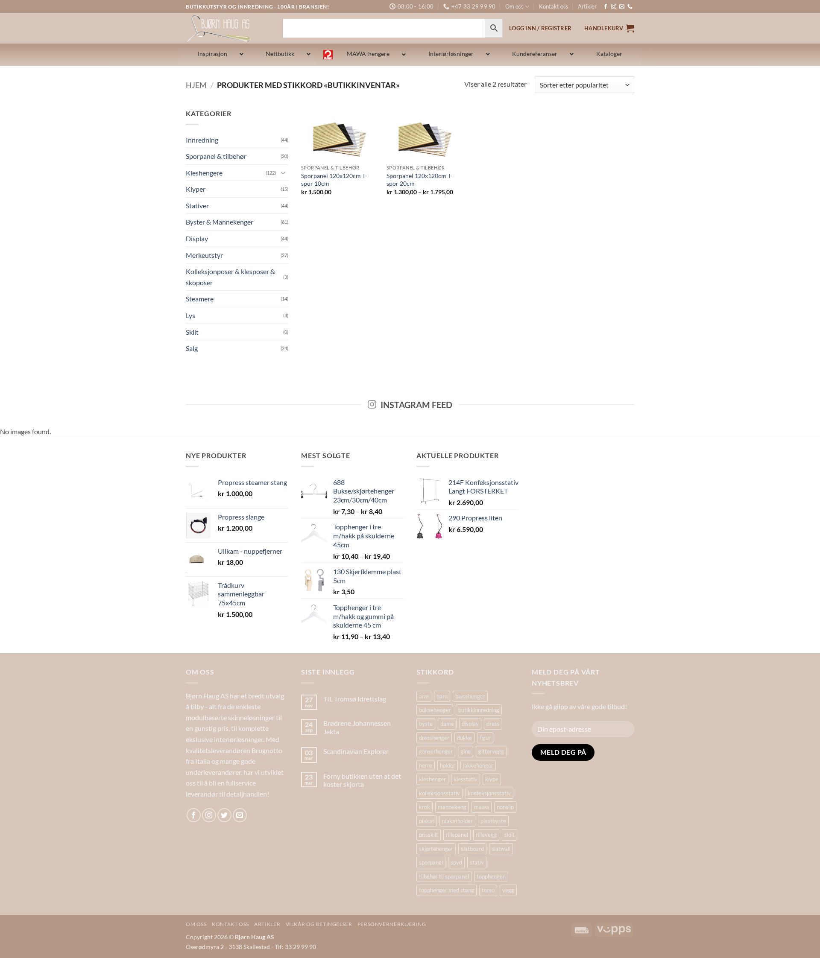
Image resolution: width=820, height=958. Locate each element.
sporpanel (431, 862)
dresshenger (434, 737)
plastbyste (493, 821)
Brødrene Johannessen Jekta (357, 727)
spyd (456, 862)
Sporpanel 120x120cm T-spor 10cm (334, 179)
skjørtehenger (436, 848)
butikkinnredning (478, 710)
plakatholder (457, 821)
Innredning (202, 140)
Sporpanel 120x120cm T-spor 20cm (420, 179)
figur (485, 737)
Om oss (514, 6)
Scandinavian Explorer (356, 751)
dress (493, 723)
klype (491, 779)
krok (424, 806)
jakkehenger (478, 765)
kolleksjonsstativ (439, 793)
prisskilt (428, 834)
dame (447, 723)
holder (447, 765)
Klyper (195, 189)
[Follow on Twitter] (224, 815)
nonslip (505, 806)
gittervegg (491, 751)
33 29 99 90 (300, 946)
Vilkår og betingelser (319, 924)
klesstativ (465, 779)
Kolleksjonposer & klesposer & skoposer (230, 276)
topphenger (491, 876)
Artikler (587, 6)
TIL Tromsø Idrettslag (354, 699)
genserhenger (436, 751)
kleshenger (432, 779)
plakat (426, 821)
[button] (609, 28)
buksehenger (435, 710)
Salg (192, 348)
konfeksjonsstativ (489, 793)
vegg (508, 890)
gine (465, 751)
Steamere (200, 299)
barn (442, 696)
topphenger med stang (446, 890)
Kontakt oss (553, 6)
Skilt (192, 332)
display (470, 723)
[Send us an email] (621, 7)
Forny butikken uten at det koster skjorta (362, 780)
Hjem (196, 85)
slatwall (501, 848)
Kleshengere (204, 173)
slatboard (472, 848)
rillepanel (457, 834)
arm (424, 696)
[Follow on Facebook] (605, 7)
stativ (477, 862)
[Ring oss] (630, 7)
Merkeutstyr (204, 255)
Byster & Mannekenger (219, 222)
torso (488, 890)
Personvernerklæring (391, 924)
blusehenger (470, 696)
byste (426, 723)
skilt (509, 834)
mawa (481, 806)
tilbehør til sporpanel (444, 876)
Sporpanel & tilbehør (216, 156)
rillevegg (486, 834)
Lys (190, 315)
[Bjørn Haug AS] (228, 28)
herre (425, 765)
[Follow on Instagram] (613, 7)
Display (197, 238)
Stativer (197, 206)
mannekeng (452, 806)
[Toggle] (283, 172)
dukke (464, 737)
